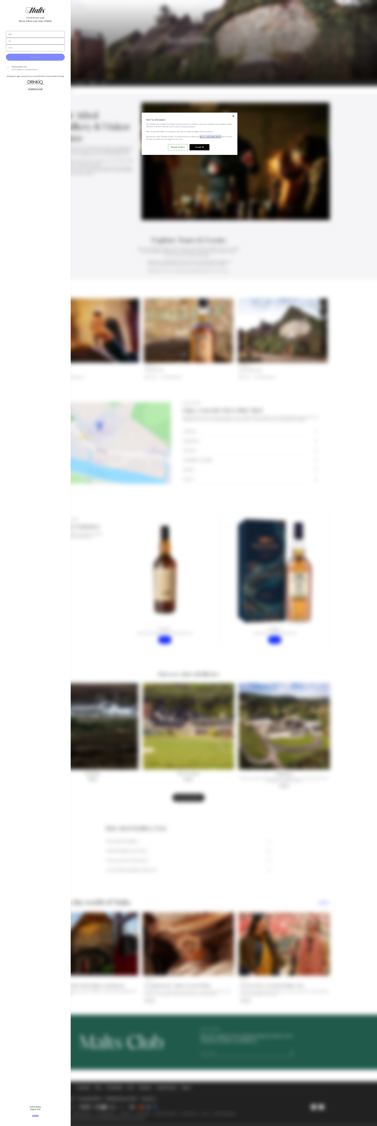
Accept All (199, 147)
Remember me (19, 66)
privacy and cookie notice (210, 136)
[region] (189, 134)
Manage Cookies (178, 147)
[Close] (233, 116)
